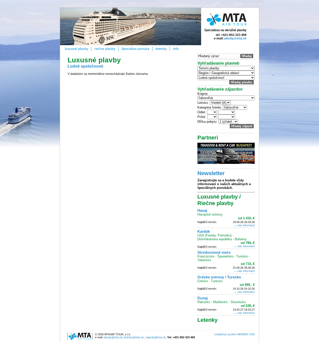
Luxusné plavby (76, 49)
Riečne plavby (104, 49)
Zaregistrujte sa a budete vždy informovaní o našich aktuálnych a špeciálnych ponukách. (224, 184)
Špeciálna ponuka (135, 49)
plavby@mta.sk (235, 38)
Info (176, 49)
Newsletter (211, 173)
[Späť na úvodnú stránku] (226, 26)
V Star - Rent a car (226, 153)
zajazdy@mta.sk (155, 337)
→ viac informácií (244, 225)
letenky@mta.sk (134, 337)
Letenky (161, 49)
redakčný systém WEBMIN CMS (235, 334)
